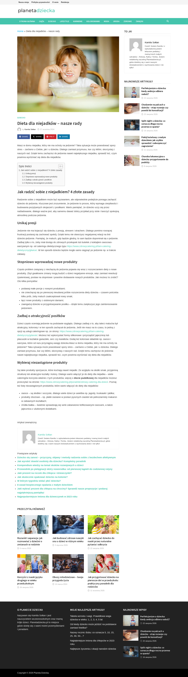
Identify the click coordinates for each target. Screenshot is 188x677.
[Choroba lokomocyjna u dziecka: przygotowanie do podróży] (132, 156)
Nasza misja (24, 2)
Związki (139, 21)
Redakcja (65, 2)
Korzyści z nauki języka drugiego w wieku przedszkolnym (29, 580)
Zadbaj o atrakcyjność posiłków (38, 180)
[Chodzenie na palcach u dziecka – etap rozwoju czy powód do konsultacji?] (132, 105)
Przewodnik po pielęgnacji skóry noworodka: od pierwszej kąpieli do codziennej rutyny (64, 469)
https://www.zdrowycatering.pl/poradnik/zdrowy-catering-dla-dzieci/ (74, 382)
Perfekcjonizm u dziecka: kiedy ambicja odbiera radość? (153, 91)
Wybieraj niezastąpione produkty (39, 183)
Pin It (51, 137)
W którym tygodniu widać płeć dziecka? (39, 481)
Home (20, 31)
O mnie (55, 2)
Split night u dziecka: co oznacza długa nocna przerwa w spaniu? (153, 123)
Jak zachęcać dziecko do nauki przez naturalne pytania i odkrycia (101, 541)
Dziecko (52, 21)
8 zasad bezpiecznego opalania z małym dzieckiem (45, 485)
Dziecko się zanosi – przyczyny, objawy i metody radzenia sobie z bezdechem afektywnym (66, 457)
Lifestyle (64, 21)
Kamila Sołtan (30, 129)
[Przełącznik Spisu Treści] (59, 166)
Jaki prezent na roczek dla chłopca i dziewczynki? (44, 473)
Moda (106, 21)
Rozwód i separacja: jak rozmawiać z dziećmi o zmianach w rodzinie (29, 541)
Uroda (116, 21)
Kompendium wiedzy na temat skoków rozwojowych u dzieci (50, 465)
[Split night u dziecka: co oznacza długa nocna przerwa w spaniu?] (132, 121)
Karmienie (77, 21)
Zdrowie (128, 21)
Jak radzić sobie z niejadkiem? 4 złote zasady (41, 170)
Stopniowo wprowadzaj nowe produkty (41, 177)
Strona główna (27, 21)
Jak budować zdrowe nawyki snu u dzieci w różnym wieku (68, 539)
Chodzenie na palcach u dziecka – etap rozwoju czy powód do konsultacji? (154, 107)
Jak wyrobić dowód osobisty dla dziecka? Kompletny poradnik (51, 461)
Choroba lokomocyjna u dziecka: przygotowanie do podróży (154, 159)
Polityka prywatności (40, 2)
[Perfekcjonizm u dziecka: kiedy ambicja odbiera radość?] (132, 88)
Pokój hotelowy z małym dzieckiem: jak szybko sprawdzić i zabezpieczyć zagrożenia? (153, 142)
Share (25, 137)
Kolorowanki (93, 21)
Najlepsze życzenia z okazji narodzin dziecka (93, 649)
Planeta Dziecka (41, 673)
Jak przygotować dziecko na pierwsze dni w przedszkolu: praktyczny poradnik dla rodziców (103, 581)
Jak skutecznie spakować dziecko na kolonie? (42, 477)
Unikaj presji (30, 173)
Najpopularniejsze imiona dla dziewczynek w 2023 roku (47, 496)
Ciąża (41, 21)
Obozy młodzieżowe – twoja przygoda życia (67, 578)
